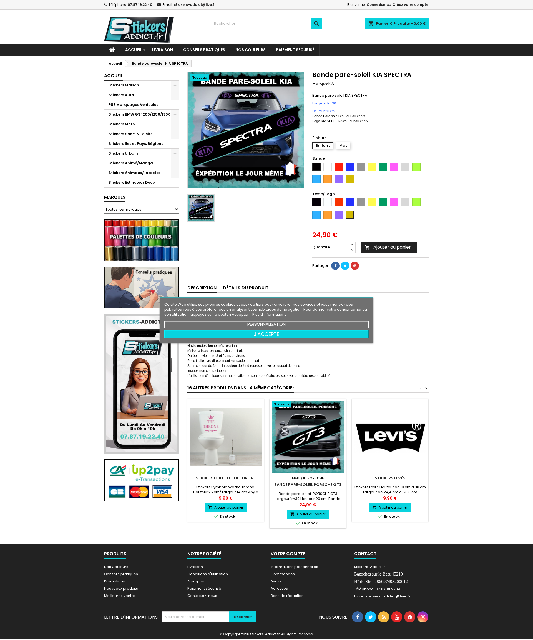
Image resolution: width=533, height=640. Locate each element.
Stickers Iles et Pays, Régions (136, 143)
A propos (195, 581)
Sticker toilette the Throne (225, 478)
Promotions (114, 581)
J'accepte (266, 333)
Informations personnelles (294, 566)
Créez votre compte (410, 4)
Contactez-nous (202, 595)
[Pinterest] (355, 266)
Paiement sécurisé (295, 50)
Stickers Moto (122, 124)
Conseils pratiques (121, 574)
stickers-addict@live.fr (195, 4)
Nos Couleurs (250, 50)
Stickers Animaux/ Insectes (134, 172)
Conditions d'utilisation (207, 574)
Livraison (162, 50)
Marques (114, 197)
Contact (365, 554)
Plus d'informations (269, 314)
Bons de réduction (287, 595)
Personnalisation (266, 324)
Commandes (283, 574)
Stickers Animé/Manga (131, 163)
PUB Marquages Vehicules (133, 104)
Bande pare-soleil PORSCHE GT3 (307, 484)
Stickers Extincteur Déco (132, 182)
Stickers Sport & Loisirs (130, 133)
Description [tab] (202, 288)
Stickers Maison (124, 85)
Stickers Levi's (390, 478)
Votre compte (288, 554)
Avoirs (276, 581)
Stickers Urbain (123, 153)
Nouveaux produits (121, 588)
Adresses (279, 588)
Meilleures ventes (120, 595)
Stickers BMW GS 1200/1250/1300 (139, 114)
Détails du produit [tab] (245, 288)
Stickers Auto (121, 95)
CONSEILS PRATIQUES (204, 50)
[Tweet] (345, 266)
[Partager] (335, 266)
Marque (320, 83)
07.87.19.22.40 (140, 4)
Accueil (133, 50)
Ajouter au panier (388, 247)
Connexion (376, 4)
